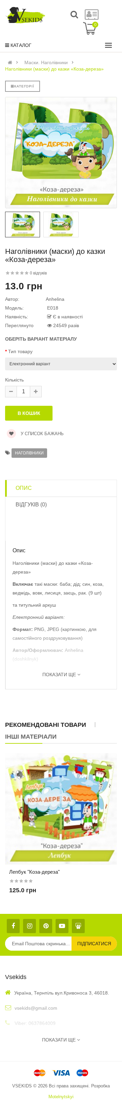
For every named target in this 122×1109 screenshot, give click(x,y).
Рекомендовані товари (45, 724)
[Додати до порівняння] (72, 818)
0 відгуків (38, 273)
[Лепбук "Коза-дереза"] (61, 809)
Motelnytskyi (61, 1096)
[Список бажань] (61, 818)
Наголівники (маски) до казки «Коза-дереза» (54, 69)
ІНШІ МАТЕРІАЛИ (31, 736)
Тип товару (20, 351)
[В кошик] (49, 818)
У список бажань (41, 433)
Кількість (14, 379)
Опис (24, 488)
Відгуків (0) (31, 504)
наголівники (29, 453)
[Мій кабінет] (91, 17)
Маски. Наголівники (46, 62)
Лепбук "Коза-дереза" (34, 872)
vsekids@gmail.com (36, 1008)
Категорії (24, 86)
